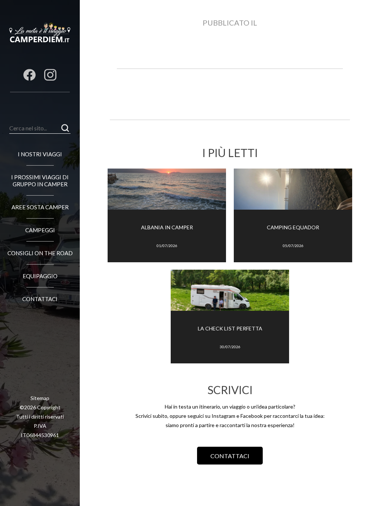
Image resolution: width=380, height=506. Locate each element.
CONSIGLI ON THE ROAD (40, 253)
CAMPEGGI (40, 230)
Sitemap (39, 398)
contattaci (229, 455)
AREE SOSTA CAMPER (40, 207)
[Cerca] (65, 128)
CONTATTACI (40, 299)
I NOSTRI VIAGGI (40, 154)
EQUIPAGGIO (40, 276)
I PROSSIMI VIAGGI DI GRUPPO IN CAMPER (40, 180)
